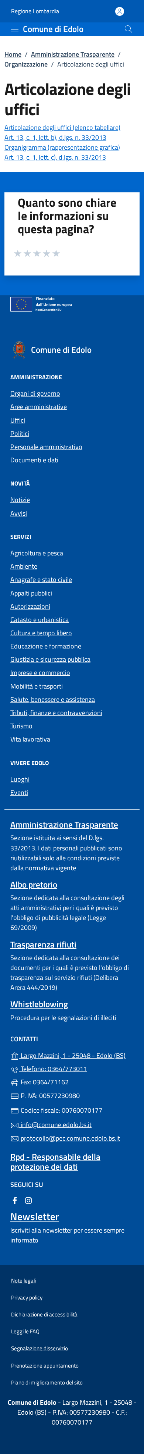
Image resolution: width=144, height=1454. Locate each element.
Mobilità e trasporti (36, 686)
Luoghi (20, 779)
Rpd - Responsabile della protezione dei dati (55, 1161)
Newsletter (34, 1216)
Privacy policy (26, 1297)
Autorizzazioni (30, 606)
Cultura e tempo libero (41, 633)
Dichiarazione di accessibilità (44, 1314)
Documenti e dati (34, 460)
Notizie (20, 500)
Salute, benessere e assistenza (52, 699)
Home (12, 54)
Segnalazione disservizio (39, 1348)
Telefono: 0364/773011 (53, 1069)
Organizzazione (26, 64)
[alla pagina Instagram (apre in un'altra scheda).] (28, 1200)
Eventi (19, 792)
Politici (19, 433)
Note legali (23, 1280)
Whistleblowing (39, 1004)
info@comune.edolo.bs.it (55, 1125)
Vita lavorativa (30, 739)
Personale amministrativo (46, 447)
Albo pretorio (33, 884)
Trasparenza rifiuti (43, 944)
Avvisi (18, 513)
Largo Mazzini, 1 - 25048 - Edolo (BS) (76, 1054)
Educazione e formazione (45, 646)
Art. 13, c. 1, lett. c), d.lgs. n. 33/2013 (55, 157)
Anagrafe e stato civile (41, 579)
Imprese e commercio (40, 673)
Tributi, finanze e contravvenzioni (56, 713)
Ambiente (23, 566)
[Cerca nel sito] (128, 29)
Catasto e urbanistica (39, 620)
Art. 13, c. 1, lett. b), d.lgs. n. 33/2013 (55, 137)
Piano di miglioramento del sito (47, 1382)
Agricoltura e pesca (36, 553)
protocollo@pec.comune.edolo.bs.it (69, 1138)
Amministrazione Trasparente (72, 54)
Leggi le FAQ (25, 1331)
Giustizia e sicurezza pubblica (50, 659)
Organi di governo (35, 393)
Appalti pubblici (31, 593)
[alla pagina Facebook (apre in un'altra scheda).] (14, 1200)
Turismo (21, 726)
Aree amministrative (38, 407)
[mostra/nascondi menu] (14, 29)
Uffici (17, 420)
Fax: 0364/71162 (44, 1082)
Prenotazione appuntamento (45, 1365)
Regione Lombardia (35, 11)
